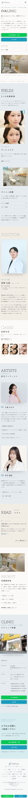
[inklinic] (5, 2)
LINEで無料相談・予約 (14, 742)
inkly (24, 215)
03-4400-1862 (14, 785)
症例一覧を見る (5, 339)
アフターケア (5, 776)
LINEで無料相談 (14, 697)
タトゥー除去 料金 (18, 771)
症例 (25, 774)
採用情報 (14, 778)
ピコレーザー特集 (6, 774)
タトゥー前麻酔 (21, 769)
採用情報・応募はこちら (7, 607)
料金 (21, 774)
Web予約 (14, 702)
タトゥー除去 (9, 771)
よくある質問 (13, 776)
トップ (4, 769)
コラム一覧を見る (20, 540)
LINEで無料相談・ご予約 (14, 35)
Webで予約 (14, 39)
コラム (18, 776)
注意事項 (24, 776)
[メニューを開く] (25, 2)
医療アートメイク (12, 769)
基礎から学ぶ (15, 774)
